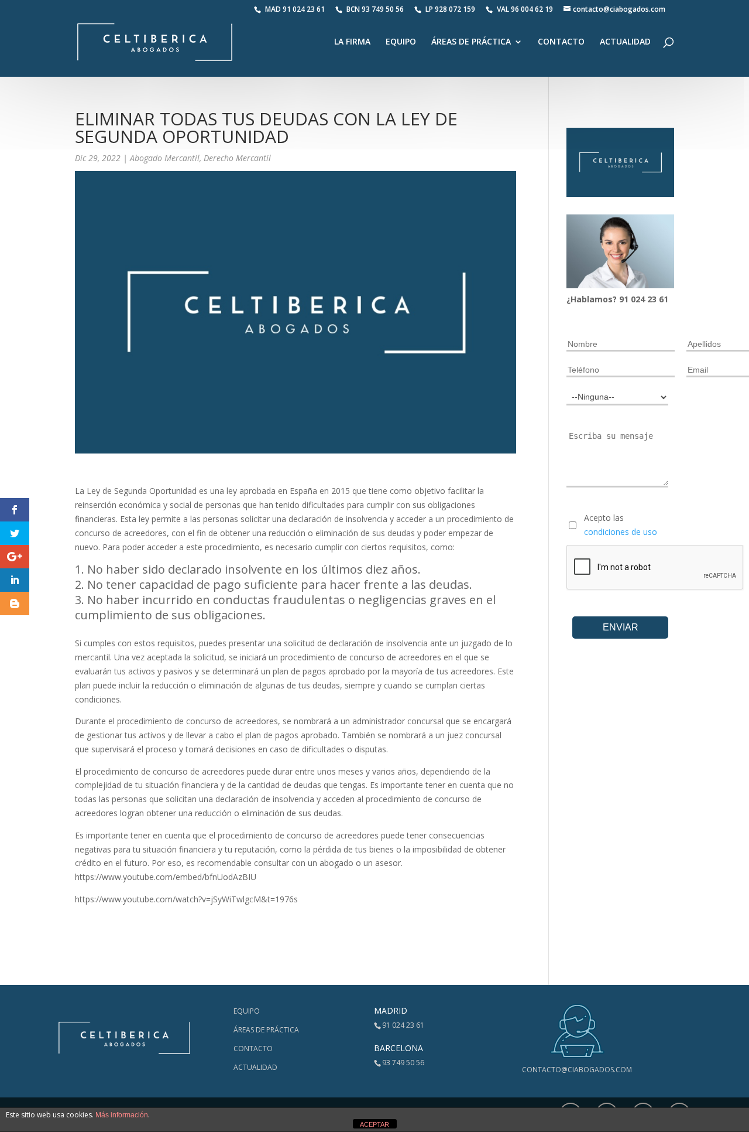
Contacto (561, 42)
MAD (295, 9)
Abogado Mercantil (165, 157)
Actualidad (625, 42)
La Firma (352, 42)
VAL (525, 9)
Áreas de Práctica (471, 42)
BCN (375, 9)
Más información (121, 1115)
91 (625, 299)
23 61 (657, 299)
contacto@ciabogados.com (577, 1070)
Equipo (401, 42)
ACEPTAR (374, 1124)
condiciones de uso (620, 531)
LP (451, 9)
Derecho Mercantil (237, 157)
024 (639, 299)
